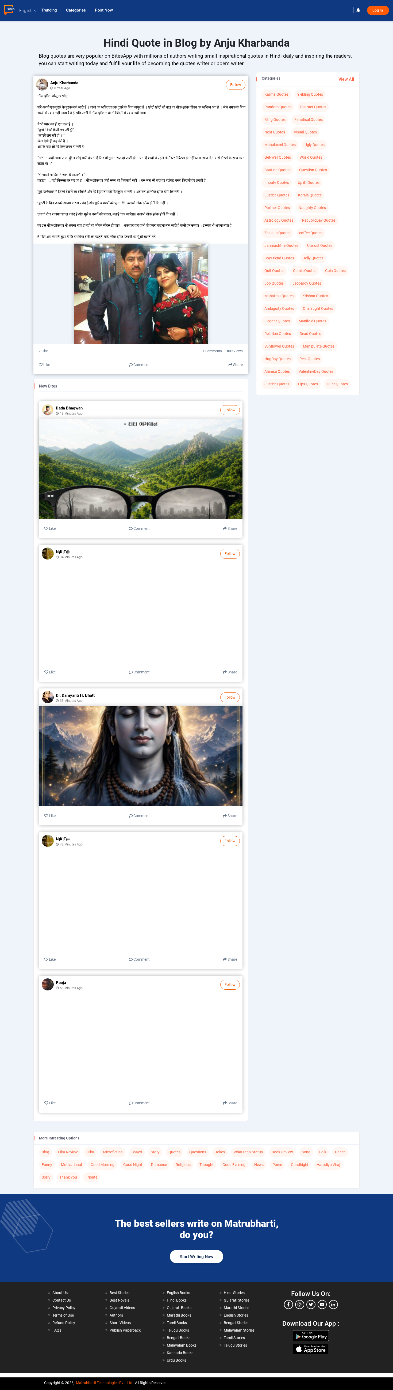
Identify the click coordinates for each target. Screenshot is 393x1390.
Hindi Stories (234, 1293)
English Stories (236, 1315)
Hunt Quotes (337, 384)
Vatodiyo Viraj (328, 1164)
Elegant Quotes (277, 321)
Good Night (132, 1164)
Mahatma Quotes (279, 296)
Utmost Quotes (319, 245)
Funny (47, 1164)
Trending (49, 10)
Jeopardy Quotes (306, 283)
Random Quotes (277, 107)
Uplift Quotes (308, 182)
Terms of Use (63, 1315)
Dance (340, 1152)
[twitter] (310, 1304)
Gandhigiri (299, 1164)
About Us (60, 1293)
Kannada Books (180, 1353)
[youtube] (322, 1304)
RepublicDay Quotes (319, 220)
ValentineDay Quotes (316, 371)
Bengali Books (178, 1338)
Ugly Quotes (315, 145)
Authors (116, 1315)
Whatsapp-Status (248, 1152)
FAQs (56, 1330)
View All (346, 79)
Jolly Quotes (313, 258)
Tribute (91, 1177)
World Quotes (311, 157)
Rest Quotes (309, 359)
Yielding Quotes (310, 94)
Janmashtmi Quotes (281, 245)
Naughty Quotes (312, 208)
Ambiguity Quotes (279, 308)
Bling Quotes (275, 119)
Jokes (220, 1152)
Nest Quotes (274, 132)
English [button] (26, 10)
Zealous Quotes (277, 233)
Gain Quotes (335, 271)
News (259, 1164)
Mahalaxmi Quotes (280, 145)
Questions (197, 1152)
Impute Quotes (276, 182)
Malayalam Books (181, 1345)
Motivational (71, 1164)
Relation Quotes (277, 333)
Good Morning (102, 1164)
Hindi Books (177, 1300)
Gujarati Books (179, 1308)
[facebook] (288, 1304)
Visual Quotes (305, 132)
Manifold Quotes (312, 321)
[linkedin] (333, 1304)
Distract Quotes (313, 107)
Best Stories (119, 1293)
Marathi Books (179, 1315)
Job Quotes (274, 283)
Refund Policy (63, 1323)
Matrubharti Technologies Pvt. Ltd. (104, 1383)
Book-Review (282, 1152)
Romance (159, 1164)
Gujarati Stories (236, 1300)
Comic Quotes (304, 271)
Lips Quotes (308, 384)
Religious (183, 1164)
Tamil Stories (234, 1338)
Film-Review (68, 1152)
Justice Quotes (276, 195)
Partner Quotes (277, 208)
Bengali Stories (236, 1323)
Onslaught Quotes (318, 308)
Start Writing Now (196, 1256)
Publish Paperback (125, 1330)
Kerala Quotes (310, 195)
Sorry (46, 1177)
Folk (322, 1152)
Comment (141, 365)
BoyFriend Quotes (279, 258)
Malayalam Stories (239, 1330)
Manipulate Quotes (318, 346)
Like (46, 365)
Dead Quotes (310, 333)
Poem (277, 1164)
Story (155, 1152)
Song (306, 1152)
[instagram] (299, 1304)
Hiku (90, 1152)
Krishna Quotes (315, 296)
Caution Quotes (277, 170)
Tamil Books (177, 1323)
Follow (235, 85)
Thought (206, 1164)
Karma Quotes (276, 94)
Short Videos (120, 1323)
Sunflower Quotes (279, 346)
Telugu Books (178, 1330)
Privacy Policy (63, 1308)
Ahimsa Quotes (277, 371)
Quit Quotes (274, 271)
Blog (45, 1152)
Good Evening (233, 1164)
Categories (76, 10)
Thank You (68, 1177)
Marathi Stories (236, 1308)
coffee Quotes (310, 233)
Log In (378, 10)
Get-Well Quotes (277, 157)
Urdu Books (176, 1360)
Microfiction (113, 1152)
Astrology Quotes (278, 220)
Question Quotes (313, 170)
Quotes (174, 1152)
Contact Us (61, 1300)
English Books (178, 1293)
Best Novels (119, 1300)
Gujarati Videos (122, 1308)
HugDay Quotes (277, 359)
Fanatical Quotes (308, 119)
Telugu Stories (235, 1345)
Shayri (137, 1152)
